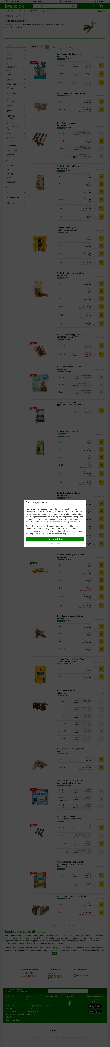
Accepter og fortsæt (55, 539)
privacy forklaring (59, 534)
